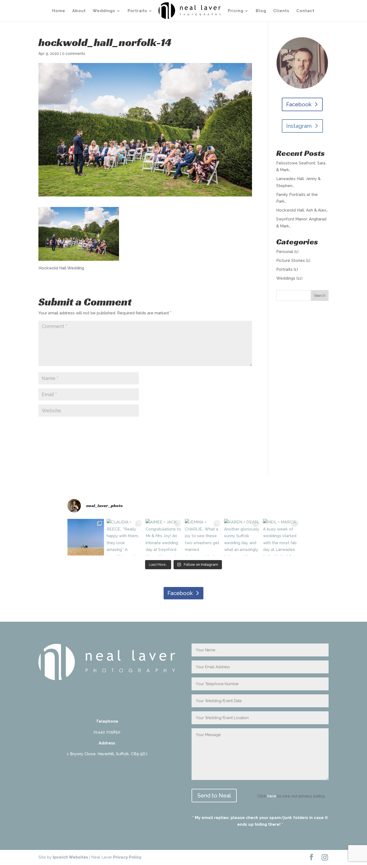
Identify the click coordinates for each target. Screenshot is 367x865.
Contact (305, 11)
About (79, 11)
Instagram (299, 126)
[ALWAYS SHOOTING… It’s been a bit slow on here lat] (85, 537)
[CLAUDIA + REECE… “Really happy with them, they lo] (125, 537)
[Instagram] (324, 857)
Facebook (298, 104)
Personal (284, 251)
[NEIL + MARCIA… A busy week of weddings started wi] (281, 537)
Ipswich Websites (70, 857)
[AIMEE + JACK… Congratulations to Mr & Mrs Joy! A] (164, 537)
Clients (281, 11)
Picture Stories (290, 260)
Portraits (137, 11)
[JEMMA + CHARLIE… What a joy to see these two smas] (203, 537)
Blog (261, 11)
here (271, 796)
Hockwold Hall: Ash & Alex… (302, 210)
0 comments (73, 53)
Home (58, 11)
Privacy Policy (127, 857)
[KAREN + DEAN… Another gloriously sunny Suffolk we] (242, 537)
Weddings (104, 11)
